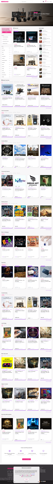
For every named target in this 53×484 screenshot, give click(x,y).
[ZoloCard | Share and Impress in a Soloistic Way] (46, 271)
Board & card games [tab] (5, 203)
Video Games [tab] (13, 203)
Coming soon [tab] (4, 264)
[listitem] (6, 48)
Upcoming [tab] (6, 112)
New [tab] (7, 264)
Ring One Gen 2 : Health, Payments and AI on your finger (45, 129)
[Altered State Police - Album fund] (46, 150)
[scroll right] (37, 30)
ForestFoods (43, 189)
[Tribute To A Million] (7, 271)
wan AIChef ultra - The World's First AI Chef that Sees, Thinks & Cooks (31, 46)
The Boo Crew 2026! (6, 249)
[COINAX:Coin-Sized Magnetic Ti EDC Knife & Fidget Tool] (20, 332)
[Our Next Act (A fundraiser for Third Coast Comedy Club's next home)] (20, 150)
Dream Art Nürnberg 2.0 (32, 189)
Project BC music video (19, 249)
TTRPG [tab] (9, 203)
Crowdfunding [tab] (10, 112)
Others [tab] (16, 203)
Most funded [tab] (6, 294)
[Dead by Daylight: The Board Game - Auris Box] (7, 211)
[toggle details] (25, 53)
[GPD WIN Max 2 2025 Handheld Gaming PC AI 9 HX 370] (20, 89)
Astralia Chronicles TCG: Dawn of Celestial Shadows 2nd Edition (32, 281)
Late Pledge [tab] (14, 112)
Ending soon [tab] (18, 112)
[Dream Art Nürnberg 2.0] (33, 180)
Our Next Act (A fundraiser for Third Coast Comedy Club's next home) (20, 159)
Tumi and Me (30, 249)
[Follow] (3, 247)
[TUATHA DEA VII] (7, 150)
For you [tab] (3, 112)
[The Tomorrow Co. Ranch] (7, 180)
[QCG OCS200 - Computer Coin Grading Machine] (33, 120)
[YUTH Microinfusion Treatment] (46, 241)
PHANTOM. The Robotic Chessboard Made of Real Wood (45, 99)
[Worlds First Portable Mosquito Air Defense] (33, 89)
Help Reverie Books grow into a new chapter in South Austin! (19, 190)
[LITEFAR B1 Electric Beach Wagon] (32, 60)
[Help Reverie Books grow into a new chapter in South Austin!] (20, 180)
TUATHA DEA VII (5, 158)
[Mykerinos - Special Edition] (46, 211)
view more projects (34, 77)
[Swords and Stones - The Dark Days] (20, 271)
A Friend (15, 68)
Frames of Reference (32, 158)
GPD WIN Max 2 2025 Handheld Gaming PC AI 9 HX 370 (19, 99)
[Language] (43, 1)
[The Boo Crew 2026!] (7, 241)
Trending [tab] (3, 294)
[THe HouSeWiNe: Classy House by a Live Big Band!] (33, 332)
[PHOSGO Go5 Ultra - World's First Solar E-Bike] (19, 37)
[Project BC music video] (20, 241)
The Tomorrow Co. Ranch (6, 189)
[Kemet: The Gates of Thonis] (46, 332)
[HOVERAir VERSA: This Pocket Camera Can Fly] (7, 120)
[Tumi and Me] (33, 241)
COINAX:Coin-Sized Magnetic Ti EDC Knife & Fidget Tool (19, 342)
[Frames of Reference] (33, 150)
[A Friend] (19, 60)
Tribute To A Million (5, 280)
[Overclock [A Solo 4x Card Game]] (33, 211)
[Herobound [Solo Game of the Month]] (20, 211)
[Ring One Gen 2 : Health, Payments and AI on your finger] (46, 120)
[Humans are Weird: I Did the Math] (7, 332)
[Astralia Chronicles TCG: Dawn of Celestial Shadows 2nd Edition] (33, 271)
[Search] (21, 1)
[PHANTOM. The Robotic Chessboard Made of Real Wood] (46, 89)
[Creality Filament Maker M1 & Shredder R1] (7, 89)
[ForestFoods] (46, 180)
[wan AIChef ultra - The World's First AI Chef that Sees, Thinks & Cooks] (32, 37)
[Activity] (46, 1)
